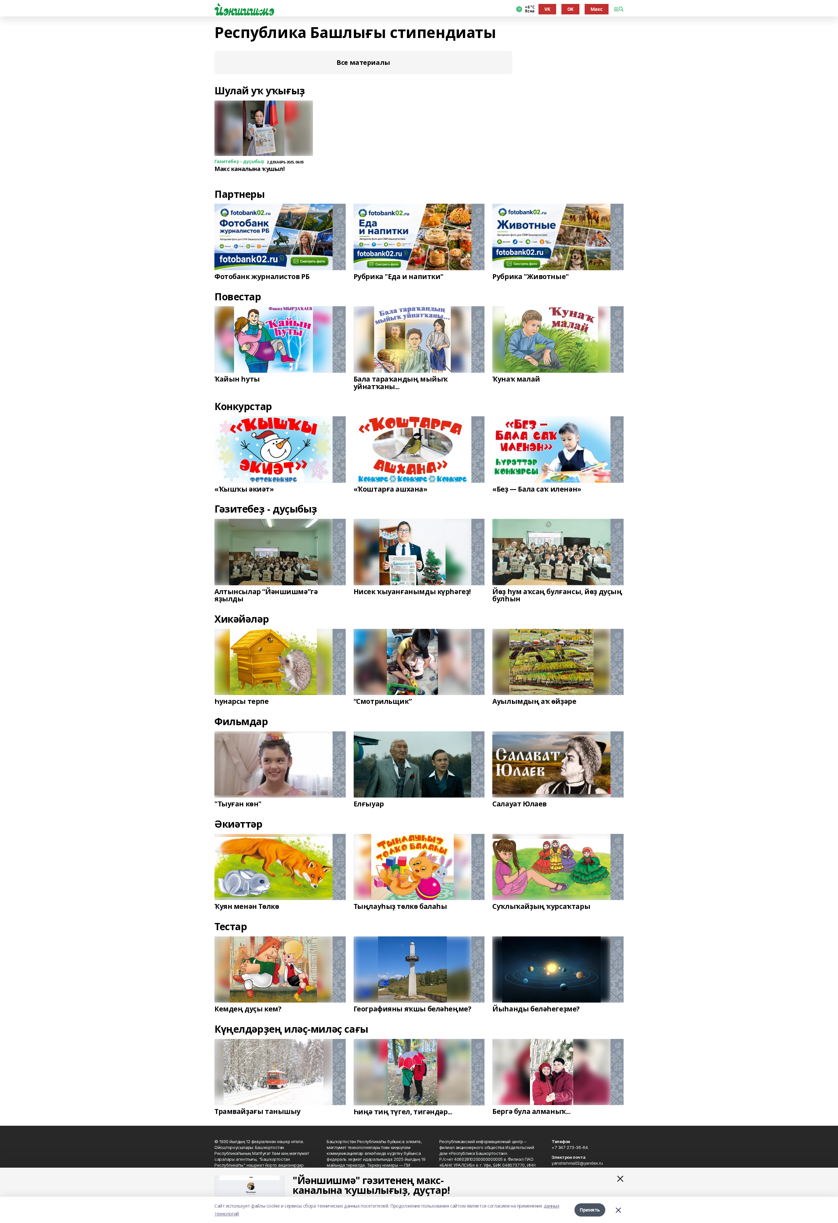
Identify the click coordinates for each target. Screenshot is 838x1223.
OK (570, 9)
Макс (597, 9)
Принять (590, 1210)
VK (547, 9)
